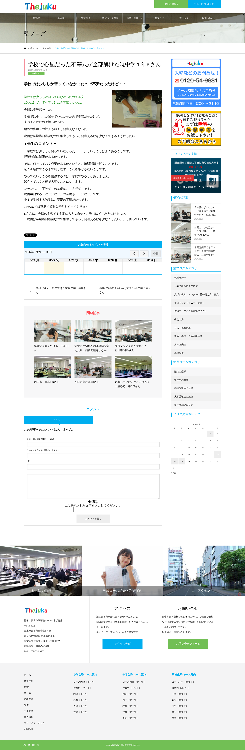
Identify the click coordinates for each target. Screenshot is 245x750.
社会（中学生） (130, 712)
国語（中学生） (130, 694)
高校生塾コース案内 (184, 674)
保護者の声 (180, 278)
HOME (36, 18)
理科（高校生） (180, 706)
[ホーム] (25, 48)
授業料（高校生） (181, 688)
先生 (26, 705)
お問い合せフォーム (188, 643)
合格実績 (28, 699)
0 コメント (58, 420)
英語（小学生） (81, 706)
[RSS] (38, 745)
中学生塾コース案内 (134, 674)
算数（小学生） (81, 700)
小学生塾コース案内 (85, 674)
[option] (196, 175)
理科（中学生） (130, 706)
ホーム (27, 675)
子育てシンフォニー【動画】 (189, 303)
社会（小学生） (81, 712)
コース (27, 693)
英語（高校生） (180, 718)
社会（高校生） (180, 712)
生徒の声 (36, 73)
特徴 (26, 687)
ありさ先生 (180, 344)
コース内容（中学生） (134, 682)
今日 (156, 253)
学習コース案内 (110, 18)
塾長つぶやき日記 (183, 405)
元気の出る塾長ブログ (186, 286)
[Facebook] (24, 745)
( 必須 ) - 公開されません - (42, 450)
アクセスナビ (122, 643)
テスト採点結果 (182, 328)
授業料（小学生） (82, 688)
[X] (29, 745)
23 (217, 454)
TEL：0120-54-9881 (204, 4)
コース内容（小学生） (85, 682)
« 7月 (173, 472)
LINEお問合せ (171, 4)
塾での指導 (180, 371)
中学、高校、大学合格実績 (135, 20)
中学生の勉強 (181, 380)
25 (182, 461)
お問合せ (28, 729)
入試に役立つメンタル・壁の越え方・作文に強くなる (196, 296)
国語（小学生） (81, 694)
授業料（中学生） (131, 688)
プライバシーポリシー (35, 723)
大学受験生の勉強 (183, 396)
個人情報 (28, 717)
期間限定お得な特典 (183, 178)
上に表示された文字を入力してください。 (93, 505)
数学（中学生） (130, 700)
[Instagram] (33, 745)
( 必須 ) (41, 439)
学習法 (61, 18)
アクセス (184, 18)
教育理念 (85, 18)
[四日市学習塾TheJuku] (40, 7)
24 (175, 461)
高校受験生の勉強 (183, 388)
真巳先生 (179, 353)
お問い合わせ (209, 18)
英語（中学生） (130, 718)
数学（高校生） (180, 700)
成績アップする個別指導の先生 (190, 311)
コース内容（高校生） (183, 682)
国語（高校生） (180, 694)
